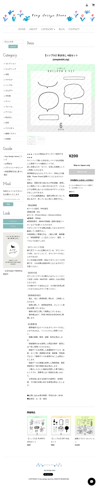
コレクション (10, 63)
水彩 (7, 74)
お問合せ (8, 164)
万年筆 (8, 96)
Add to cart (82, 172)
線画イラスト (10, 133)
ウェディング (10, 69)
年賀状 (8, 139)
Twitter (13, 226)
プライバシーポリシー (14, 168)
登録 (8, 204)
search (13, 46)
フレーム (9, 107)
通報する (72, 191)
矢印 (7, 123)
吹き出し (9, 117)
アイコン (9, 112)
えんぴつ (9, 90)
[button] (48, 29)
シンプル (9, 85)
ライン (8, 101)
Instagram (13, 221)
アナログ (9, 80)
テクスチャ (9, 128)
